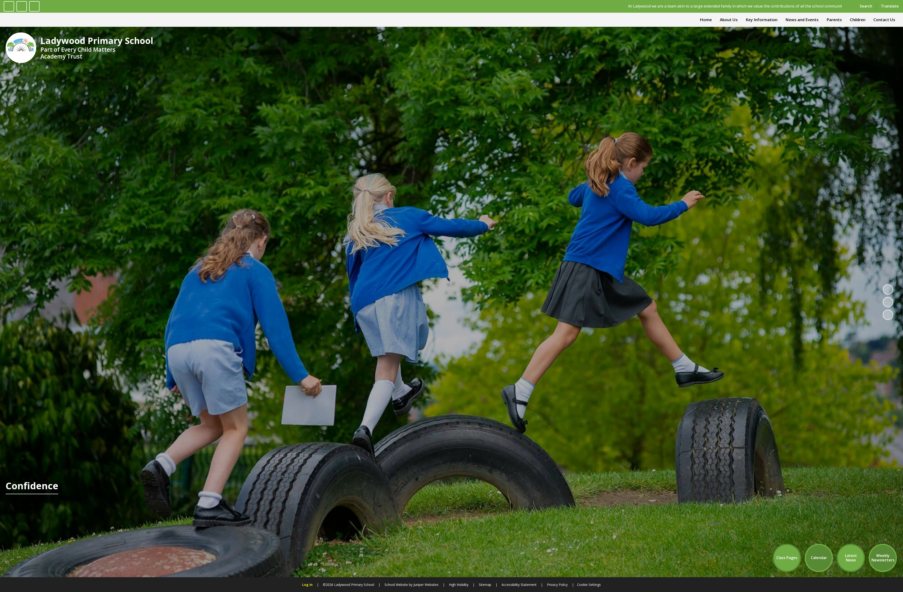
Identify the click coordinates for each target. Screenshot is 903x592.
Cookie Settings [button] (589, 584)
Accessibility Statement (519, 584)
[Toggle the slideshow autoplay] (888, 289)
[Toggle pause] (9, 6)
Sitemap (485, 584)
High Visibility (458, 584)
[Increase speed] (34, 6)
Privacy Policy (557, 584)
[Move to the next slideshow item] (888, 315)
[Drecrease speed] (21, 6)
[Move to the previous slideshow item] (888, 302)
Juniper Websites (425, 584)
